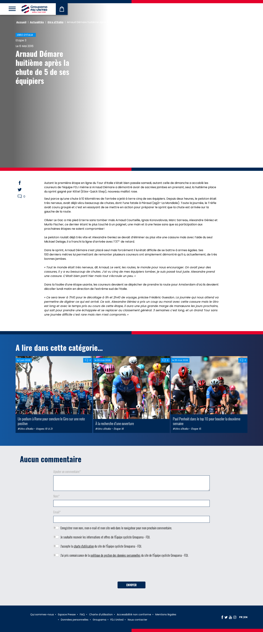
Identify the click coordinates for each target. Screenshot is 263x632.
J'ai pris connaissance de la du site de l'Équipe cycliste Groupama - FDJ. (124, 555)
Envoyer (131, 585)
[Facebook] (222, 617)
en (245, 617)
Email (57, 512)
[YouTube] (230, 617)
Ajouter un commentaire (67, 471)
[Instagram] (235, 617)
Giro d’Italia (25, 35)
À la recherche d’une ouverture (114, 423)
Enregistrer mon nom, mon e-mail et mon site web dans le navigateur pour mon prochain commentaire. (116, 528)
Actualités (37, 22)
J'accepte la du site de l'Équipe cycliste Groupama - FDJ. (101, 546)
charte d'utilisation (84, 546)
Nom (56, 496)
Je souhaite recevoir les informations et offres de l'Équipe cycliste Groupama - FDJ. (105, 537)
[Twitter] (226, 617)
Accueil (21, 22)
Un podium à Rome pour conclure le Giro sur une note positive (51, 421)
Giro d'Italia (55, 22)
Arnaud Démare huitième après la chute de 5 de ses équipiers (42, 67)
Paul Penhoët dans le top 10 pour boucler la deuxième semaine (206, 421)
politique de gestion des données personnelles (115, 555)
